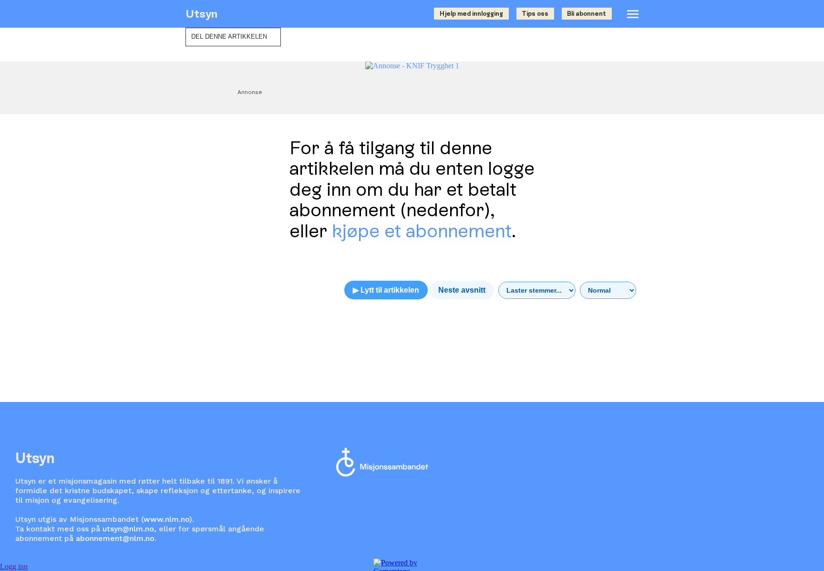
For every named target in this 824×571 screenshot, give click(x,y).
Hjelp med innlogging (471, 13)
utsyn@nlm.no (128, 528)
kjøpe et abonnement (422, 231)
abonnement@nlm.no (115, 538)
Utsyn (201, 13)
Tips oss (535, 13)
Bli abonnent (586, 13)
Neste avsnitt (461, 290)
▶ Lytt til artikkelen (386, 290)
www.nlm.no (166, 519)
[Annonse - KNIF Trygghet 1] (412, 66)
